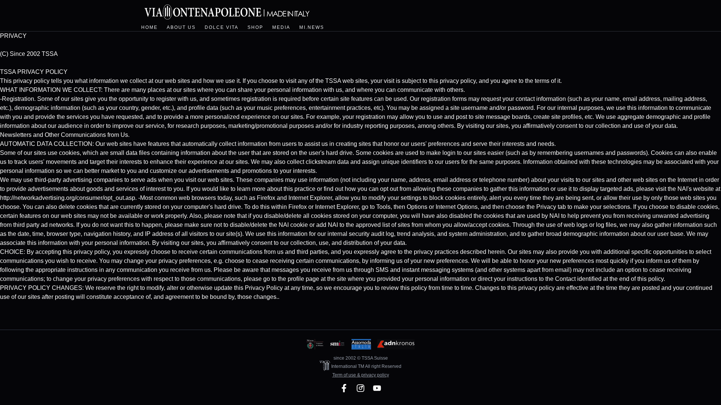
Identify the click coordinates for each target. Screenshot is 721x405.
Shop (255, 27)
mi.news (311, 27)
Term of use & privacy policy (360, 375)
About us (181, 27)
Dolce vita (221, 27)
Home (149, 27)
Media (281, 27)
